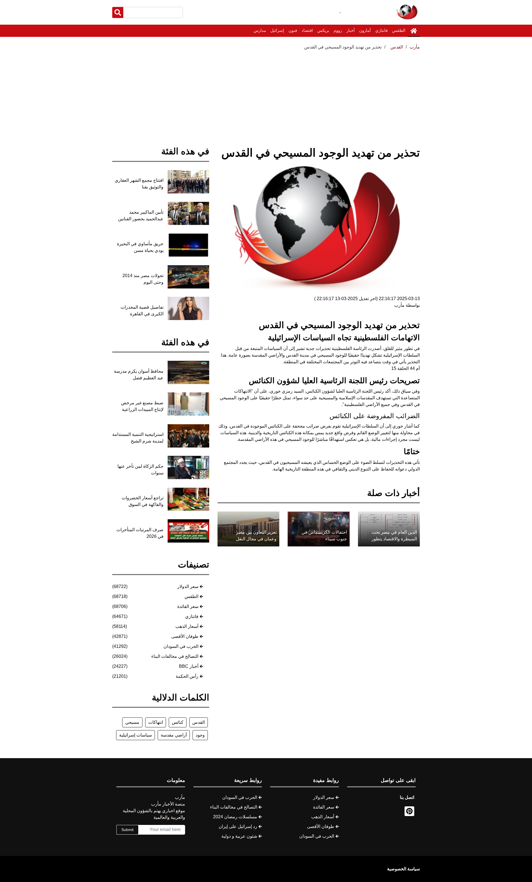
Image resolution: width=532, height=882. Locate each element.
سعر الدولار (187, 586)
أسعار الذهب (186, 626)
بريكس (323, 30)
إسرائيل (277, 30)
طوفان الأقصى (184, 636)
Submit (127, 829)
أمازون (365, 30)
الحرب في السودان (180, 646)
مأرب (415, 47)
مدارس (260, 30)
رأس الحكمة (187, 676)
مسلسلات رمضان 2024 (235, 816)
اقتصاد (307, 30)
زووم (338, 30)
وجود (200, 735)
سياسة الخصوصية (403, 868)
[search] (117, 12)
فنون (292, 30)
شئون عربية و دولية (239, 836)
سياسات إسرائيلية (135, 735)
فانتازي (381, 30)
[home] (414, 31)
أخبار (350, 30)
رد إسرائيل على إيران (238, 826)
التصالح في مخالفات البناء (174, 656)
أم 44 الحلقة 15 (405, 368)
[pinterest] (409, 811)
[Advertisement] (266, 92)
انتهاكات (155, 722)
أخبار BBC (188, 666)
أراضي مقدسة (174, 735)
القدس (198, 722)
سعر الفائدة (187, 606)
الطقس (398, 30)
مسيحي (132, 722)
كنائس (177, 722)
